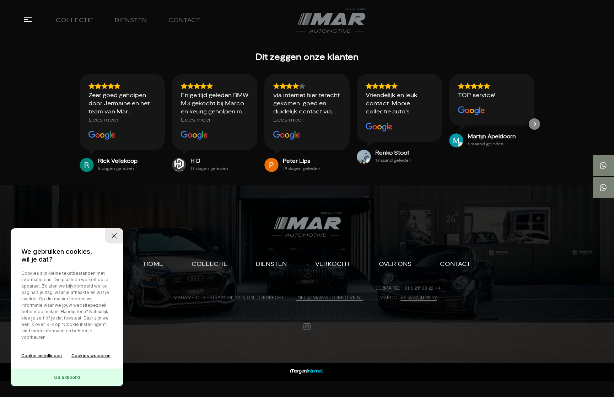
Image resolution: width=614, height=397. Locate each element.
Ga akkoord (67, 377)
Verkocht (332, 264)
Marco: (389, 297)
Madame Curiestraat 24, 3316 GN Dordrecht (228, 297)
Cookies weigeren (91, 355)
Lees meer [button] (103, 119)
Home (153, 264)
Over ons (395, 264)
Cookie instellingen (41, 355)
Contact (184, 20)
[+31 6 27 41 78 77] (603, 187)
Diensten (131, 20)
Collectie (74, 20)
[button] (79, 124)
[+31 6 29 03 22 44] (603, 165)
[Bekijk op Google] (101, 135)
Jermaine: (388, 288)
